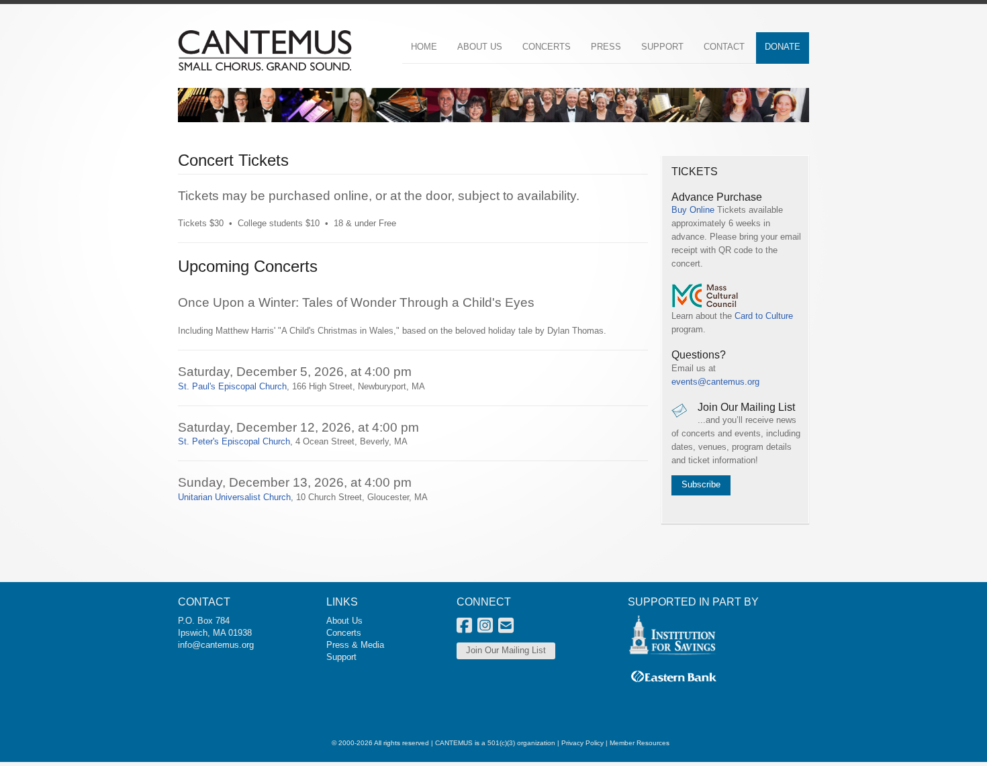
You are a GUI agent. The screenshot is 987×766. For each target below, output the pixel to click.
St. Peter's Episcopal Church (234, 441)
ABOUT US (479, 47)
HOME (424, 47)
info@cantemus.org (216, 645)
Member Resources (639, 743)
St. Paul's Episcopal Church (232, 386)
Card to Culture (764, 316)
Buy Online (692, 210)
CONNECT (484, 602)
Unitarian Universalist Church (234, 497)
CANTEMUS (454, 743)
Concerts (343, 633)
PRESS (606, 47)
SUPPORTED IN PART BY (693, 602)
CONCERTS (546, 47)
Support (341, 657)
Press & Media (355, 645)
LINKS (342, 602)
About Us (344, 621)
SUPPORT (662, 47)
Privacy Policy (582, 743)
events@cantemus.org (715, 382)
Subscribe (701, 484)
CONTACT (724, 47)
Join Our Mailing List (506, 650)
